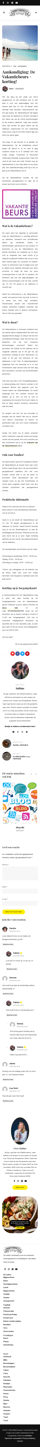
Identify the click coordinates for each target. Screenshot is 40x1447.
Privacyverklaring (29, 1438)
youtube (16, 3)
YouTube (13, 732)
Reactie (5, 865)
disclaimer (28, 1436)
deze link (10, 608)
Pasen (6, 1341)
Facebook (17, 732)
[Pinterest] (27, 653)
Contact (20, 1441)
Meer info (20, 1187)
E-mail (5, 899)
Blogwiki (20, 827)
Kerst (5, 1338)
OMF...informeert (20, 66)
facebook (3, 3)
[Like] (12, 653)
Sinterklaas (8, 1345)
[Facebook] (17, 653)
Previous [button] (31, 774)
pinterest (12, 3)
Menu (36, 12)
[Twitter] (22, 653)
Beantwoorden (8, 944)
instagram (8, 3)
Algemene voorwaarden (13, 1438)
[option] (20, 807)
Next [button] (35, 774)
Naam (4, 887)
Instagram (22, 732)
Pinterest (26, 732)
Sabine (11, 89)
